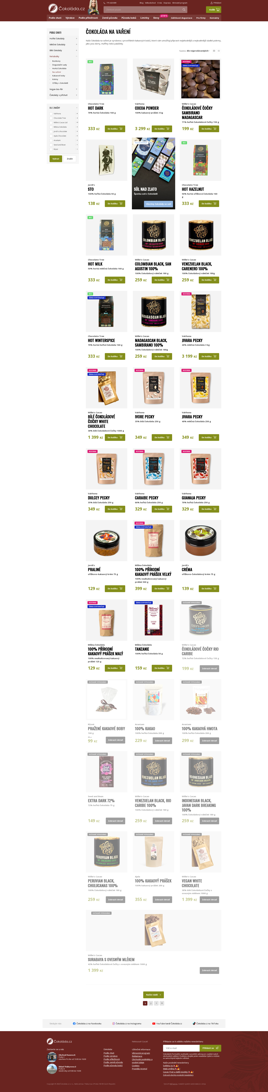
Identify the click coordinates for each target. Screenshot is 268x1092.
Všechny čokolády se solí (158, 204)
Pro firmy (201, 18)
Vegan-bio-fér (56, 89)
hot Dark (95, 108)
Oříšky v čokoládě (60, 83)
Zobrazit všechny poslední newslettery (178, 1075)
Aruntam (139, 724)
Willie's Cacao (189, 103)
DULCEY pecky (99, 497)
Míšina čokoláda (143, 565)
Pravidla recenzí (139, 1068)
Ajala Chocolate (60, 136)
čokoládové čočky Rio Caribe (200, 651)
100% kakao (145, 728)
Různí (56, 149)
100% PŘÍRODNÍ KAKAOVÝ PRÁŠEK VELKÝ (153, 572)
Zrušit (70, 158)
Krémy (55, 79)
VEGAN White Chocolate (192, 883)
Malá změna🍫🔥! (171, 1068)
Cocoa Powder (147, 108)
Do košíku (113, 128)
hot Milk (95, 264)
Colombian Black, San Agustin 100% (153, 266)
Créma (187, 569)
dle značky (55, 107)
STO (91, 189)
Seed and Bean (95, 796)
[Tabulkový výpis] (214, 51)
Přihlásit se (208, 1048)
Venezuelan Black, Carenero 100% (197, 266)
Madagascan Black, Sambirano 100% (151, 342)
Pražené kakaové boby (106, 728)
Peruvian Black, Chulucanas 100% (103, 883)
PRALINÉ (94, 569)
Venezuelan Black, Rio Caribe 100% (153, 803)
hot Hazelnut (193, 189)
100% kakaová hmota (199, 728)
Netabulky (54, 56)
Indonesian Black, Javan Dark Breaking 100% (199, 805)
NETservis (173, 1084)
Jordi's (91, 184)
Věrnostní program (141, 1053)
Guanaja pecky (194, 497)
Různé (91, 724)
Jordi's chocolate (60, 131)
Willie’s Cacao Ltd (60, 122)
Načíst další (152, 994)
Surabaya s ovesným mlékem (111, 959)
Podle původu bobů (113, 1065)
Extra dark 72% (101, 800)
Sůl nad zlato (145, 189)
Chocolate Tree (96, 103)
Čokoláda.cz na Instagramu (128, 1023)
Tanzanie (142, 649)
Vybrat (55, 158)
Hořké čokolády (57, 38)
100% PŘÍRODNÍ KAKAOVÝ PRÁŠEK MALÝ (105, 651)
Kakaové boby (58, 75)
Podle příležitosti (112, 1059)
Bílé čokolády (56, 50)
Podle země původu (113, 1062)
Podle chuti (55, 32)
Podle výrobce (111, 1056)
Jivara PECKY (192, 340)
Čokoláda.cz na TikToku (207, 1023)
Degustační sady (59, 65)
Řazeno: (193, 51)
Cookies (135, 1065)
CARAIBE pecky (146, 497)
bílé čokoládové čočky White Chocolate (101, 421)
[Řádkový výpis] (219, 51)
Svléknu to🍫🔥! (171, 1065)
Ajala (137, 876)
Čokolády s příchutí (58, 95)
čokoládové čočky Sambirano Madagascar (197, 112)
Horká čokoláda (59, 68)
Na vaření (56, 72)
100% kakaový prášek (153, 880)
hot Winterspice (101, 340)
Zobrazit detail (209, 668)
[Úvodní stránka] (66, 8)
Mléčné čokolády (57, 44)
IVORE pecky (144, 416)
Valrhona (139, 103)
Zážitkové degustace (181, 18)
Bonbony (56, 61)
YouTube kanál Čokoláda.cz (169, 1023)
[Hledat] (184, 9)
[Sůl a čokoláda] (153, 160)
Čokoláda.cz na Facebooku (88, 1023)
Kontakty (214, 18)
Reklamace (137, 1056)
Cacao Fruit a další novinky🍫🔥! (178, 1071)
